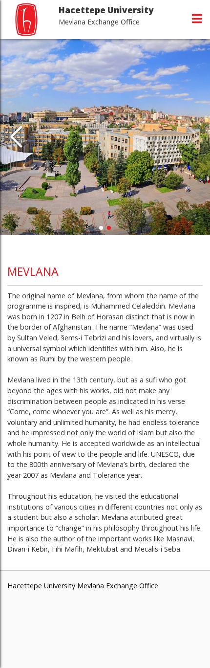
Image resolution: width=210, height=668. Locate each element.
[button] (16, 137)
